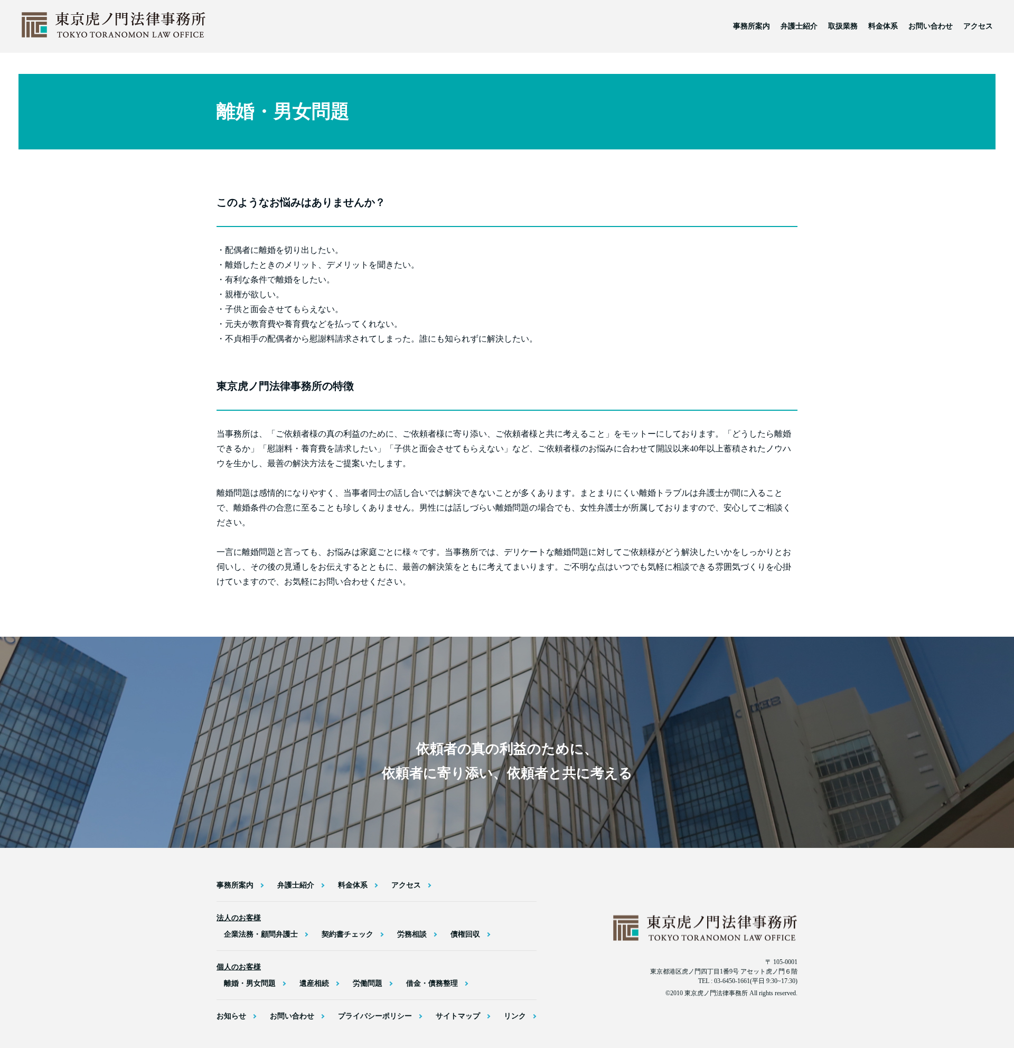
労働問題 (367, 983)
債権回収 (465, 934)
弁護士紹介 (799, 26)
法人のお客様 (239, 918)
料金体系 (883, 26)
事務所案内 (751, 26)
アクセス (978, 26)
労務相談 (412, 934)
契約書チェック (347, 934)
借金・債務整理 (432, 983)
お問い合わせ (930, 26)
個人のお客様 (239, 967)
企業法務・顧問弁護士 (261, 934)
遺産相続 (314, 983)
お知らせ (231, 1016)
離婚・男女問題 (250, 983)
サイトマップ (458, 1016)
